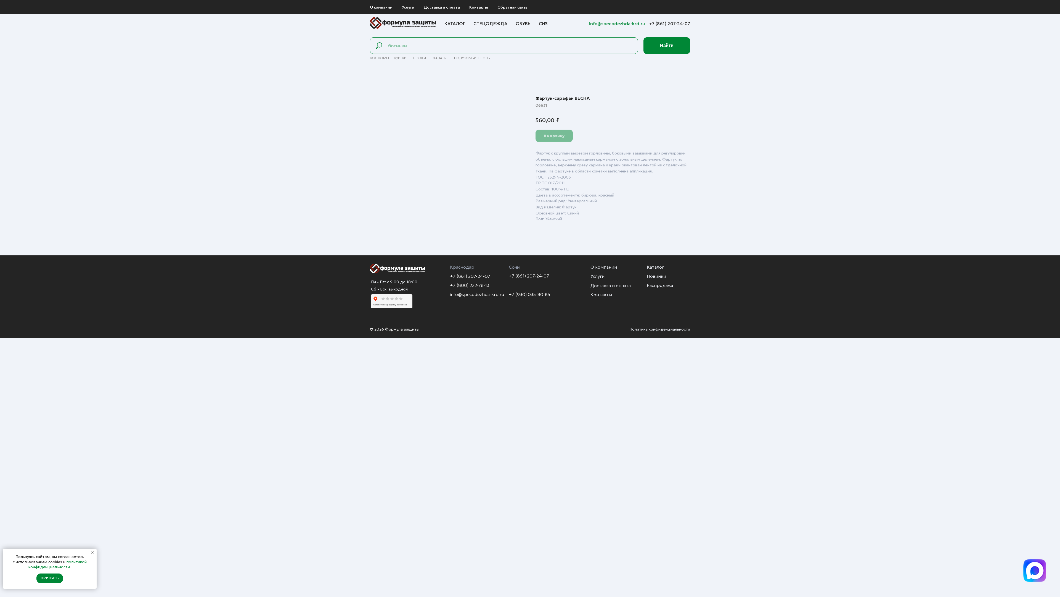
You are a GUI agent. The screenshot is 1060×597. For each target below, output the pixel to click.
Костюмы (379, 58)
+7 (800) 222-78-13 (469, 285)
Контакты (478, 7)
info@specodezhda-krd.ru (617, 23)
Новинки (656, 276)
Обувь (523, 23)
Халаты (440, 58)
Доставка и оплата (442, 7)
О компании (381, 7)
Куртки (400, 58)
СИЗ (543, 23)
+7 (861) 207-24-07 (669, 23)
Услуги (408, 7)
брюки (419, 58)
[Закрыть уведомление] (92, 553)
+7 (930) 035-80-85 (529, 294)
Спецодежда (490, 23)
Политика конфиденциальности (659, 329)
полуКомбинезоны (472, 58)
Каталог (454, 23)
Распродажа (660, 285)
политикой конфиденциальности (57, 564)
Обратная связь (512, 7)
